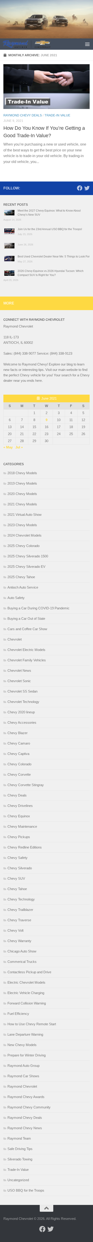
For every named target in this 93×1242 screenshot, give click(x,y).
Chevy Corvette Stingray (25, 785)
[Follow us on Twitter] (87, 188)
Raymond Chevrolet (22, 1086)
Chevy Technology (21, 899)
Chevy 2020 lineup (21, 712)
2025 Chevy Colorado (23, 546)
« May (8, 447)
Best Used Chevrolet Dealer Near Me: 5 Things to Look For (54, 256)
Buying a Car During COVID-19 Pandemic (38, 608)
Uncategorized (18, 1180)
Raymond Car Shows (23, 1076)
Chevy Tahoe (17, 889)
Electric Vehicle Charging (25, 993)
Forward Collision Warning (26, 1003)
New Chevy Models (22, 1045)
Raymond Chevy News (24, 1128)
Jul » (19, 447)
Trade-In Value (57, 115)
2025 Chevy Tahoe (21, 577)
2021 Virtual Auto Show (24, 514)
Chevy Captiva (18, 754)
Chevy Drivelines (20, 806)
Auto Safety (16, 598)
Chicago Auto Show (21, 951)
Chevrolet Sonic (19, 681)
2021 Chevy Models (22, 504)
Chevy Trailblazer (20, 910)
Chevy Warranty (19, 941)
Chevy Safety (17, 858)
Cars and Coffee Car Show (27, 629)
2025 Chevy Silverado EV (26, 566)
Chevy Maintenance (22, 826)
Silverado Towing (19, 1159)
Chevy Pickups (18, 837)
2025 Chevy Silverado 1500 (27, 556)
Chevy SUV (16, 878)
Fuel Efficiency (18, 1014)
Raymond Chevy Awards (25, 1097)
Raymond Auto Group (23, 1066)
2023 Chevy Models (22, 525)
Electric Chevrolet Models (26, 982)
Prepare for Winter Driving (26, 1055)
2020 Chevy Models (22, 494)
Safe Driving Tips (20, 1149)
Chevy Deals (17, 795)
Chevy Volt (15, 930)
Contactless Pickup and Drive (29, 972)
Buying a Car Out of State (26, 618)
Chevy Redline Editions (24, 847)
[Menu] (87, 44)
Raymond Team (19, 1138)
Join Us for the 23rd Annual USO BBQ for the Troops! (50, 229)
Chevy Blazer (17, 733)
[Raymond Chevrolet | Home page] (35, 44)
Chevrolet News (19, 670)
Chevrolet (14, 639)
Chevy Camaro (18, 743)
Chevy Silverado (19, 868)
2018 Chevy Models (22, 473)
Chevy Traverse (19, 920)
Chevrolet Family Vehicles (26, 660)
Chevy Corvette (19, 774)
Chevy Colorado (19, 764)
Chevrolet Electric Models (26, 650)
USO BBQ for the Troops (25, 1190)
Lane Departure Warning (25, 1034)
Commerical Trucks (22, 962)
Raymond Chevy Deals (22, 115)
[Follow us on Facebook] (79, 188)
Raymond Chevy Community (29, 1107)
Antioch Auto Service (22, 587)
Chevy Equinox (18, 816)
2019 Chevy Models (22, 483)
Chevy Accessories (21, 722)
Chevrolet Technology (23, 702)
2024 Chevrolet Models (24, 535)
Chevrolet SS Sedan (22, 691)
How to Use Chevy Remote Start (31, 1024)
